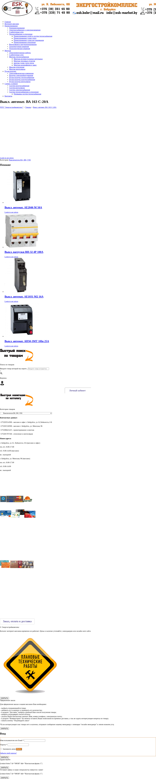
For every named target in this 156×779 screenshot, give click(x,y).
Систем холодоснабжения (19, 86)
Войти (19, 749)
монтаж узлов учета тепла (24, 63)
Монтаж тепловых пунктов (24, 61)
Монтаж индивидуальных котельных (28, 59)
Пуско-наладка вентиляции (19, 82)
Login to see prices (7, 158)
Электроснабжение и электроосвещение (25, 30)
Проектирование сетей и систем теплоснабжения (33, 36)
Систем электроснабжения (19, 90)
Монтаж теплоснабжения (19, 57)
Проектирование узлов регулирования (29, 40)
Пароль (3, 745)
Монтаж (8, 51)
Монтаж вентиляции (17, 69)
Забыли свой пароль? (8, 753)
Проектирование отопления (25, 42)
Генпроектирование (17, 28)
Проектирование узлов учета (25, 38)
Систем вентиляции (17, 88)
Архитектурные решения (19, 46)
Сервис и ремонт (11, 84)
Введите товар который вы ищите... (14, 369)
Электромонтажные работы (20, 53)
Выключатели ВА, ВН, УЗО (20, 160)
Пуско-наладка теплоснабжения (21, 77)
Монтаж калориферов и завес (25, 65)
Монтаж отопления (16, 67)
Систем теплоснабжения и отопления (23, 92)
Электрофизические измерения (21, 73)
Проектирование (11, 26)
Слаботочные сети (16, 32)
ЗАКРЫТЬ (4, 698)
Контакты (8, 96)
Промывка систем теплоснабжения (27, 94)
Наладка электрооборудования (21, 75)
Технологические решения (19, 49)
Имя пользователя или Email (12, 740)
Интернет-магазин (12, 24)
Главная (8, 22)
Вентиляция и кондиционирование (23, 44)
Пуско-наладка (10, 71)
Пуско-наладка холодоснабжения (22, 80)
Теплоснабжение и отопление (20, 34)
